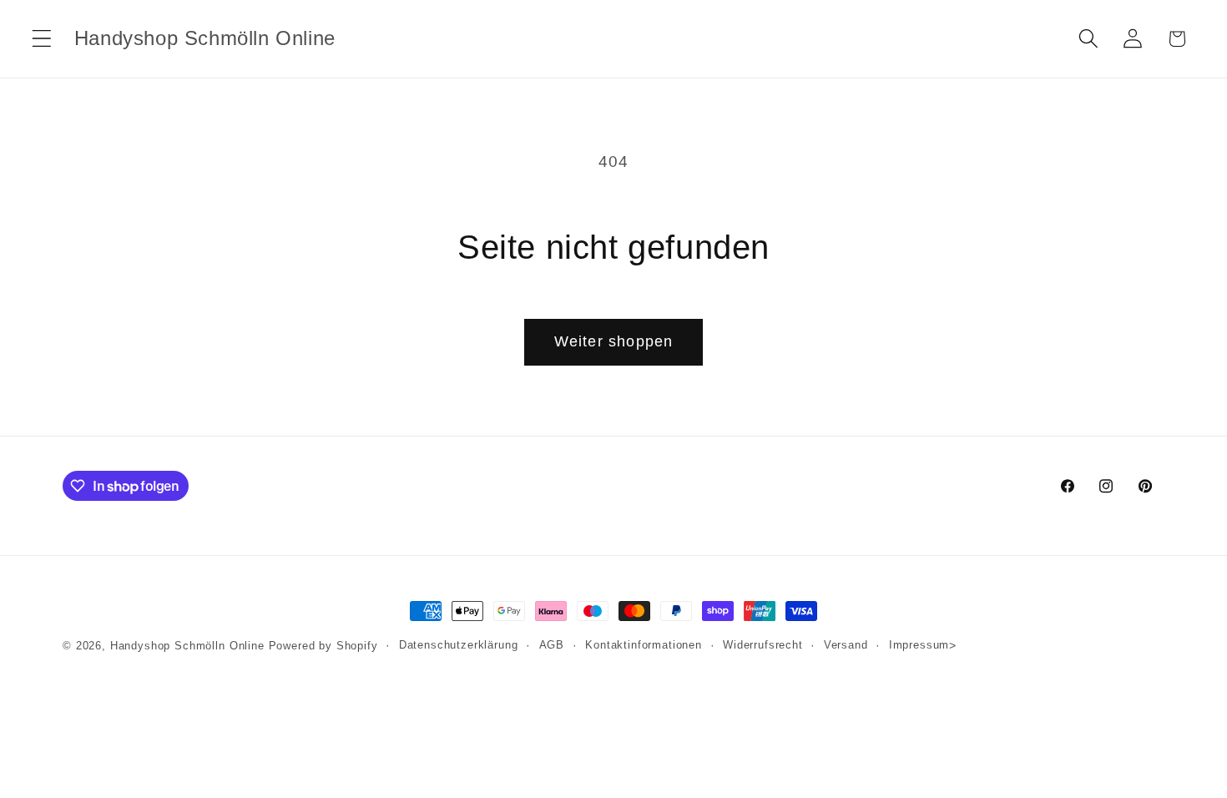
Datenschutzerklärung (458, 645)
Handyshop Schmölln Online (187, 645)
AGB (552, 645)
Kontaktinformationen (643, 645)
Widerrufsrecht (763, 645)
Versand (846, 645)
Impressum (919, 645)
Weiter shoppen (614, 341)
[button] (42, 39)
